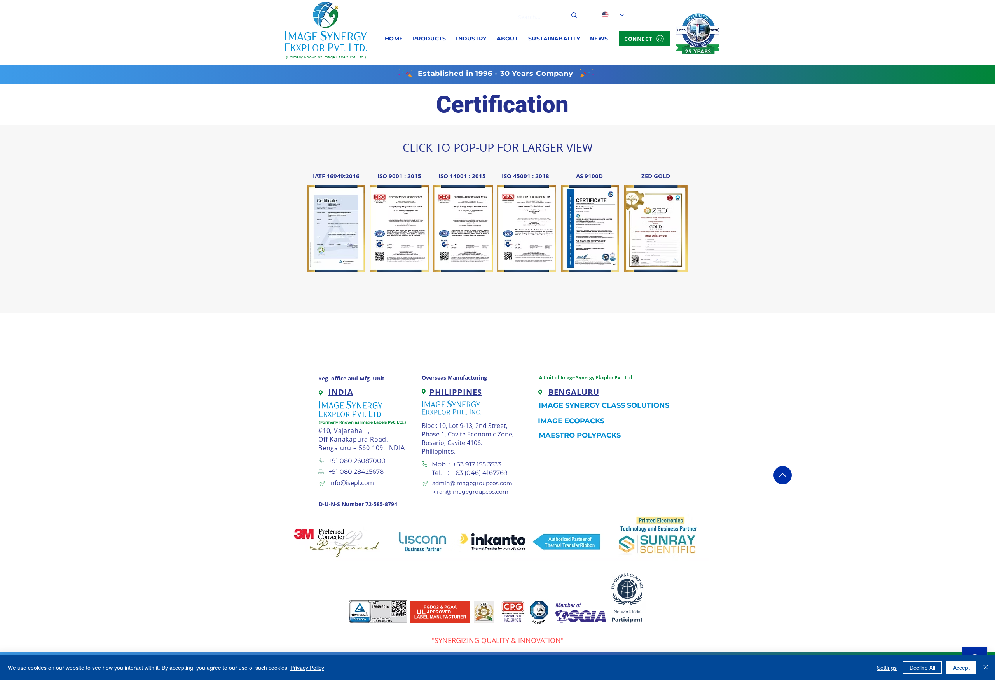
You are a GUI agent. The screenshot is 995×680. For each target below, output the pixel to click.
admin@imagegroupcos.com (472, 483)
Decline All (922, 667)
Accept (961, 667)
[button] (429, 38)
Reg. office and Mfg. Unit (351, 378)
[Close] (985, 667)
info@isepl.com (351, 482)
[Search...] (574, 15)
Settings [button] (887, 667)
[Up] (782, 475)
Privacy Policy (307, 667)
